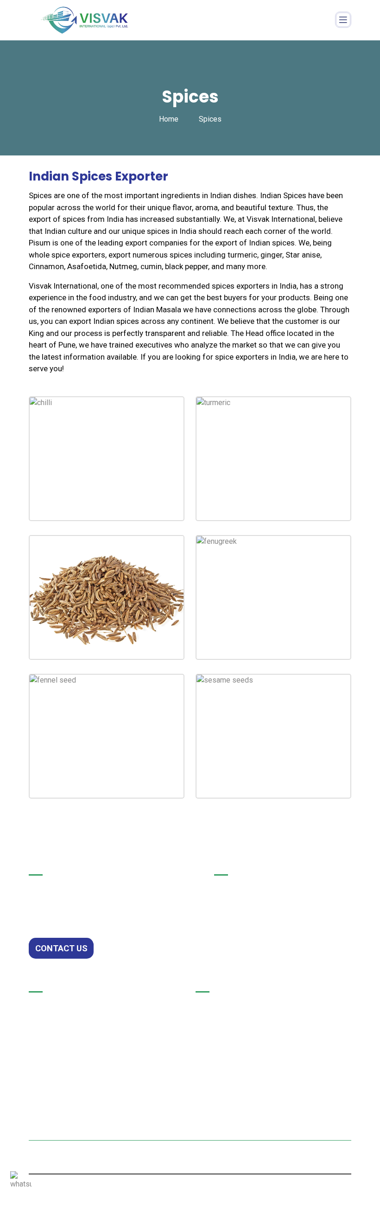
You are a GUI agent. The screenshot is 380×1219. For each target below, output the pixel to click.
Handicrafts (49, 1045)
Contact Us (61, 948)
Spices (41, 1106)
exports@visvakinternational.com (268, 1056)
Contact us (233, 928)
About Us (230, 908)
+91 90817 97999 (239, 1034)
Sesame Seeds (261, 750)
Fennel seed (87, 750)
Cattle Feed (49, 1066)
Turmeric (249, 472)
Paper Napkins (55, 1005)
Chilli (72, 472)
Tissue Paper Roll (60, 1025)
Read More (92, 499)
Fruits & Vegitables (62, 1085)
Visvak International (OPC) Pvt (203, 1150)
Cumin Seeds (91, 611)
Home (168, 119)
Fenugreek (252, 611)
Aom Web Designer (212, 1161)
